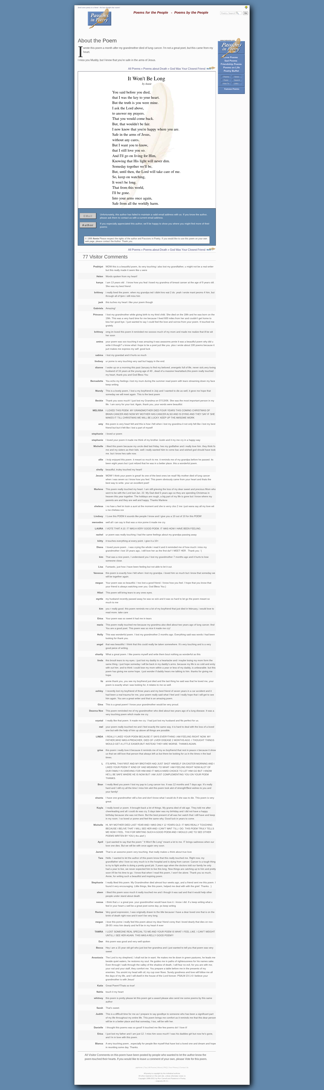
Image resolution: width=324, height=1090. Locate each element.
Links (236, 83)
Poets (226, 80)
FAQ (165, 1067)
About (159, 1067)
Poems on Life (231, 67)
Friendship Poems (231, 64)
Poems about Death (155, 68)
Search (237, 80)
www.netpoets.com (227, 40)
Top (145, 1067)
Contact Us (184, 1067)
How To (226, 83)
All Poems (134, 68)
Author (87, 225)
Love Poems (231, 57)
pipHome (139, 1067)
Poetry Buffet (231, 70)
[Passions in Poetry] (99, 28)
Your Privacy (173, 1067)
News (236, 77)
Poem (110, 41)
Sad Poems (230, 60)
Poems (226, 77)
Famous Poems (231, 89)
